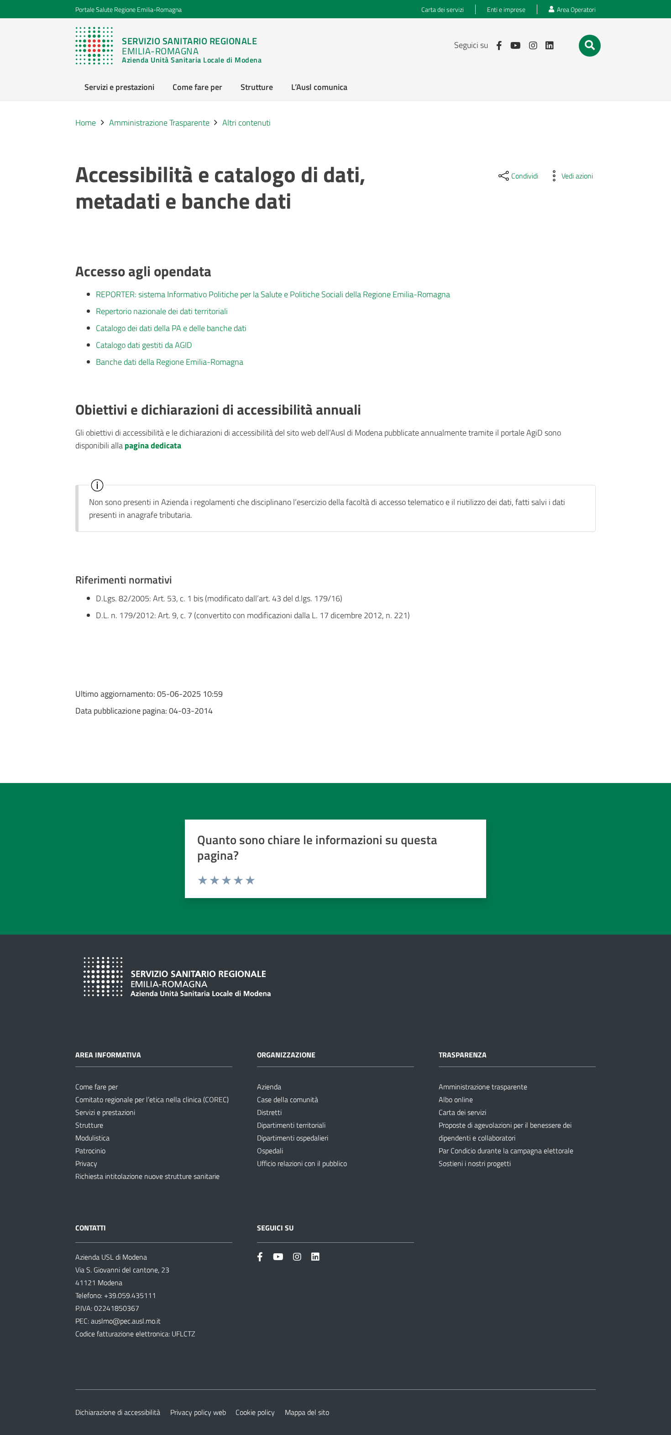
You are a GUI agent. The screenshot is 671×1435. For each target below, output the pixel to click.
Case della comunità (287, 1099)
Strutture (89, 1125)
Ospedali (270, 1150)
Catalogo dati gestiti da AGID (144, 345)
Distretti (269, 1112)
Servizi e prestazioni (105, 1112)
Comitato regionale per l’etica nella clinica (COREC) (152, 1099)
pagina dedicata (153, 445)
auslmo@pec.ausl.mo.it (126, 1320)
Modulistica (92, 1137)
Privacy (86, 1163)
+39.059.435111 (129, 1295)
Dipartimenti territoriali (291, 1125)
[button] (590, 45)
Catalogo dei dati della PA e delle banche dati (171, 328)
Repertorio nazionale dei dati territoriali (162, 311)
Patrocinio (90, 1150)
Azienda (269, 1086)
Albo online (456, 1099)
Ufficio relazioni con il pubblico (302, 1163)
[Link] (173, 45)
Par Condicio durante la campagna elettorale (506, 1150)
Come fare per (96, 1086)
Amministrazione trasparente (483, 1086)
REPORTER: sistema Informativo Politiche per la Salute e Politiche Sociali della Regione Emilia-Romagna (273, 294)
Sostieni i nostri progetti (475, 1163)
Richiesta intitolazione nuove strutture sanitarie (147, 1176)
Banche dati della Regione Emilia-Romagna (169, 362)
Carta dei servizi (462, 1112)
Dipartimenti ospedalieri (292, 1137)
